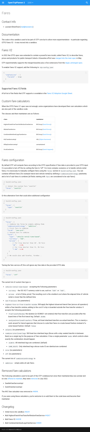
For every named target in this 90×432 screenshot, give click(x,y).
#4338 (18, 419)
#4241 (27, 412)
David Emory (47, 124)
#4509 (38, 423)
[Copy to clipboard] (86, 72)
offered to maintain (15, 379)
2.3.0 (29, 3)
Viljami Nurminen (45, 139)
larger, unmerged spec (73, 63)
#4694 (35, 392)
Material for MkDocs (15, 429)
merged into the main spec (66, 58)
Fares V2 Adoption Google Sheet (59, 93)
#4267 (47, 415)
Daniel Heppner (48, 149)
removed (34, 379)
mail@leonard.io (27, 27)
